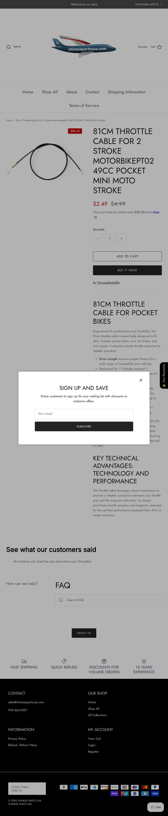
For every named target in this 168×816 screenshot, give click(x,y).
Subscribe (84, 426)
